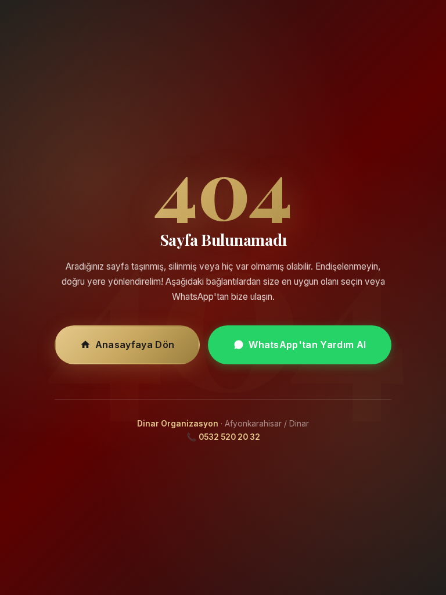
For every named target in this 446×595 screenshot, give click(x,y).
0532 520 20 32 (229, 437)
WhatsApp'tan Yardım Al (307, 344)
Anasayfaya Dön (134, 344)
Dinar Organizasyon (177, 423)
